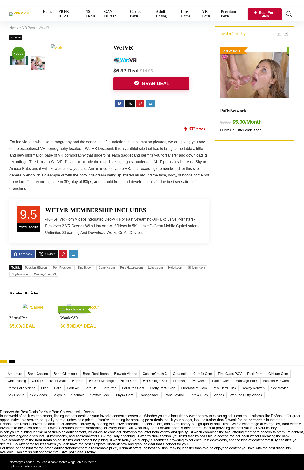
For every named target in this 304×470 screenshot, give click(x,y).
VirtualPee (19, 317)
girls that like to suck (49, 381)
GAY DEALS (110, 13)
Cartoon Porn (136, 13)
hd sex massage (102, 381)
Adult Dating (161, 13)
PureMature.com (131, 267)
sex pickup (16, 395)
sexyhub (59, 395)
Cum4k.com (107, 267)
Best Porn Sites (267, 14)
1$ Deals (90, 13)
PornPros (109, 388)
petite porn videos (21, 388)
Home (47, 11)
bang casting (38, 373)
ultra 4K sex (198, 395)
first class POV (230, 373)
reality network (253, 388)
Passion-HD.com (36, 267)
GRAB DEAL (154, 83)
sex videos (38, 395)
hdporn (77, 381)
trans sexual (174, 395)
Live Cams (185, 13)
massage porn (246, 381)
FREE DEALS (64, 13)
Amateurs (15, 373)
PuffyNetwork (233, 110)
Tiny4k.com (85, 267)
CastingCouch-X (45, 274)
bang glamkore (65, 373)
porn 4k (73, 388)
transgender (148, 395)
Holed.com (175, 267)
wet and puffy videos (246, 395)
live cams (198, 381)
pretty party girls (162, 388)
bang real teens (96, 373)
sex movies (279, 388)
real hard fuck (224, 388)
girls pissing (17, 381)
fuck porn (255, 373)
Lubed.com (155, 267)
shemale (78, 395)
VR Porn (206, 13)
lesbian (179, 381)
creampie (180, 373)
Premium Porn (228, 13)
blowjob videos (125, 373)
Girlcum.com (196, 267)
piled (44, 388)
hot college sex (155, 381)
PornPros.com (62, 267)
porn (57, 388)
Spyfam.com (20, 274)
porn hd (90, 388)
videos (219, 395)
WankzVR (69, 317)
